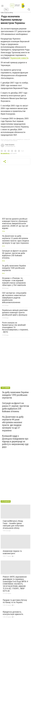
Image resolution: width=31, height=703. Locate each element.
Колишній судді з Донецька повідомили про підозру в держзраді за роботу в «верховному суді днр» (15, 441)
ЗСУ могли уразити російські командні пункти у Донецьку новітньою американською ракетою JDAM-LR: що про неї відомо (15, 223)
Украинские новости (19, 58)
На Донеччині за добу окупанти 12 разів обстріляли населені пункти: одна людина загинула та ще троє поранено (15, 239)
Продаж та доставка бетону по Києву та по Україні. (15, 601)
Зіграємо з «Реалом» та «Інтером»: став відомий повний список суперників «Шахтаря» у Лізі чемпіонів (14, 281)
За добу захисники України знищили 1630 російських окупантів (14, 268)
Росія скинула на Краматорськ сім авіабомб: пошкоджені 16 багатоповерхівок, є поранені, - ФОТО (15, 327)
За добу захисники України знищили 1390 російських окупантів (15, 395)
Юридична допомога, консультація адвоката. (13, 613)
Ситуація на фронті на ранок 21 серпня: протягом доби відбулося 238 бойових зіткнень (15, 407)
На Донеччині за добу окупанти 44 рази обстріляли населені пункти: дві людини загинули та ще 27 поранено (13, 423)
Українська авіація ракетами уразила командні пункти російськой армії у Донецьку (15, 312)
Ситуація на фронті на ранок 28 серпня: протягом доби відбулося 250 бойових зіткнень (14, 254)
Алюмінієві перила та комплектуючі (12, 552)
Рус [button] (6, 9)
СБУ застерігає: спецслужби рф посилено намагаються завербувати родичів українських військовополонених (14, 297)
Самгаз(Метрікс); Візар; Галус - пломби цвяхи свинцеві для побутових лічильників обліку (13, 524)
